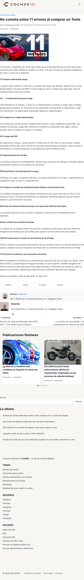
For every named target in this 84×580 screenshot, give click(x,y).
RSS (4, 533)
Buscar (3, 397)
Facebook (7, 518)
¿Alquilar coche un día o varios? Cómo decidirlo (23, 433)
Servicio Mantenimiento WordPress (18, 548)
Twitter (6, 514)
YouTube (6, 503)
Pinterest (6, 511)
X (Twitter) (42, 285)
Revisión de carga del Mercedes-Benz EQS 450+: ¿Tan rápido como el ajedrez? (19, 321)
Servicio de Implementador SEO (16, 545)
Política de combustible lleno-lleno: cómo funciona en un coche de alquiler (35, 415)
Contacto (59, 573)
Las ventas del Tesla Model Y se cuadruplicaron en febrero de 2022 (68, 321)
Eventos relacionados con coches (17, 477)
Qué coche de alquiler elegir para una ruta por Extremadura (29, 421)
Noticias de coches (8, 15)
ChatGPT (8, 285)
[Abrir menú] (79, 4)
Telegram (7, 500)
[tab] (37, 385)
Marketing (7, 484)
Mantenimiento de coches (14, 481)
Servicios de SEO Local (13, 541)
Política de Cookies (32, 573)
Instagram (7, 507)
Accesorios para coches (13, 473)
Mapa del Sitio (9, 530)
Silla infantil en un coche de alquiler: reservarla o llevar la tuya (30, 427)
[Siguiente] (78, 361)
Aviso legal (48, 573)
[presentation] (21, 352)
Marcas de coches (11, 469)
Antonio (5, 29)
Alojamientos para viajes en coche (18, 488)
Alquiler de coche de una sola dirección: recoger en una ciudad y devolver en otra (39, 439)
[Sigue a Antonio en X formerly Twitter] (13, 314)
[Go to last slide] (6, 361)
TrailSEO (25, 458)
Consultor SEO (9, 537)
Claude (25, 285)
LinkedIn (60, 285)
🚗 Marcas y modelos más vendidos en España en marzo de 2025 (20, 369)
